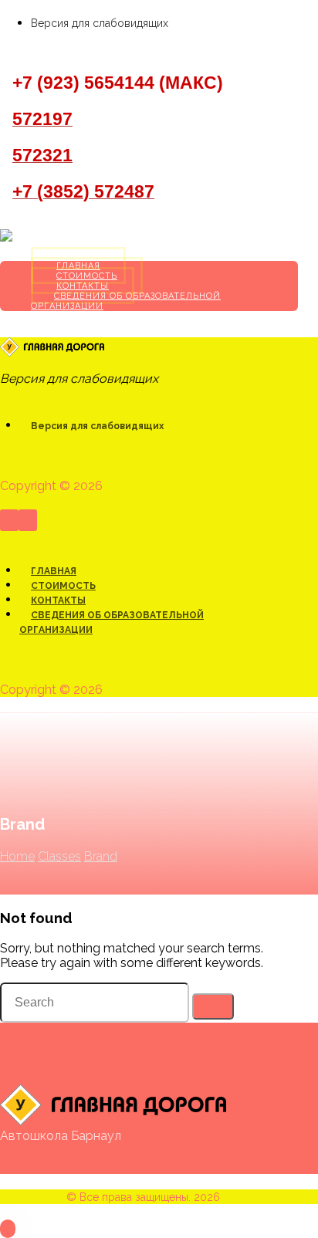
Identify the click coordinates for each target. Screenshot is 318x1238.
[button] (6, 49)
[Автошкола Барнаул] (60, 237)
